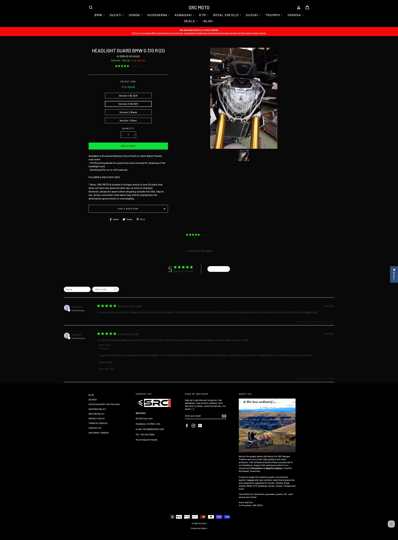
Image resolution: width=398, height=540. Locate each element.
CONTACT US (95, 428)
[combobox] (77, 289)
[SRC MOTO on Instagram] (193, 425)
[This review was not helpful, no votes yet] (331, 322)
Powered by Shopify (199, 528)
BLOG (91, 394)
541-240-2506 (147, 434)
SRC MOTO (199, 7)
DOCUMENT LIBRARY (99, 432)
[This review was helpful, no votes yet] (325, 322)
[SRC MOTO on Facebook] (187, 425)
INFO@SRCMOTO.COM (153, 429)
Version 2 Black (128, 112)
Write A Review (219, 269)
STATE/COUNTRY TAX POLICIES (104, 404)
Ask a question (128, 208)
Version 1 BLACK (128, 95)
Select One (128, 81)
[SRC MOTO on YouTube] (200, 425)
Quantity (128, 128)
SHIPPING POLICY (97, 409)
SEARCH (93, 399)
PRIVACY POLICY (97, 418)
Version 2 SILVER (128, 103)
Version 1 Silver (128, 120)
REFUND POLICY (96, 413)
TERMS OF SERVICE (98, 423)
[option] (199, 32)
